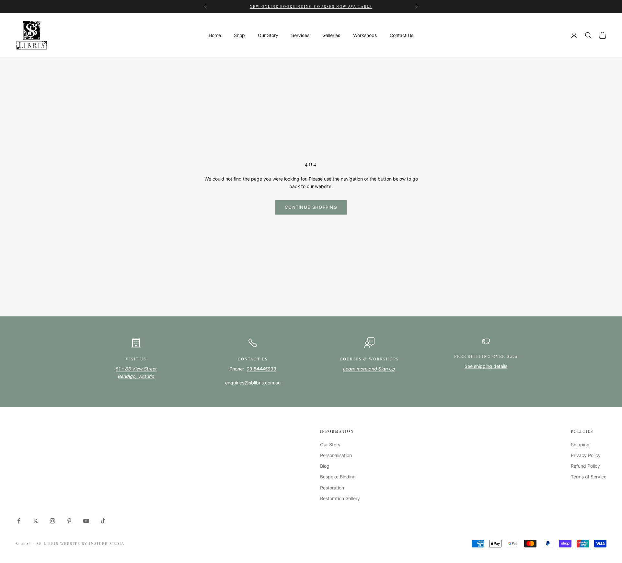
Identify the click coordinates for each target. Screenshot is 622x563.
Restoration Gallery (340, 498)
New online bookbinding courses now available (311, 5)
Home (215, 35)
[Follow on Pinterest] (69, 521)
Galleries (331, 35)
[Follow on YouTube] (86, 521)
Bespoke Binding (338, 476)
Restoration (332, 487)
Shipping (580, 444)
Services (300, 35)
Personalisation (336, 455)
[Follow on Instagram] (52, 521)
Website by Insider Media (92, 543)
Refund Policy (585, 466)
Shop (239, 35)
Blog (324, 466)
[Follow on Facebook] (19, 521)
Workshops (365, 35)
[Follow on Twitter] (35, 521)
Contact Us (401, 35)
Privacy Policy (586, 455)
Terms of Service (588, 476)
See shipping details (486, 366)
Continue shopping (311, 207)
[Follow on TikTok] (103, 521)
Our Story (268, 35)
